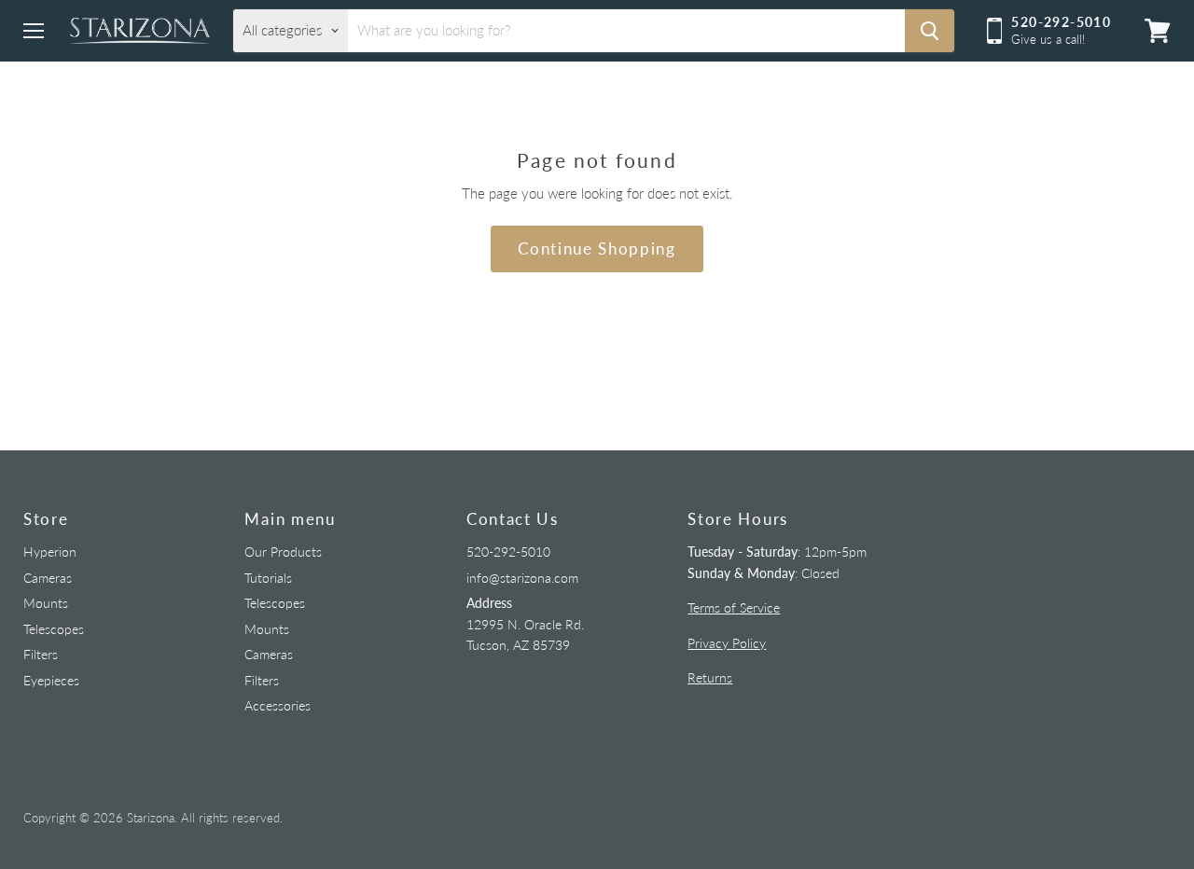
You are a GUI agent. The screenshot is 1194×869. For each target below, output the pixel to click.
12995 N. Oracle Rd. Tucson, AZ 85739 (525, 624)
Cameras (47, 578)
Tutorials (268, 578)
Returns (709, 677)
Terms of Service (733, 607)
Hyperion (49, 551)
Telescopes (53, 629)
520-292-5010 (508, 551)
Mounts (45, 603)
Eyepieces (51, 680)
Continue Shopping (597, 248)
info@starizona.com (522, 578)
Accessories (277, 705)
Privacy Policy (726, 643)
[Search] (929, 30)
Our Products (283, 551)
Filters (40, 654)
